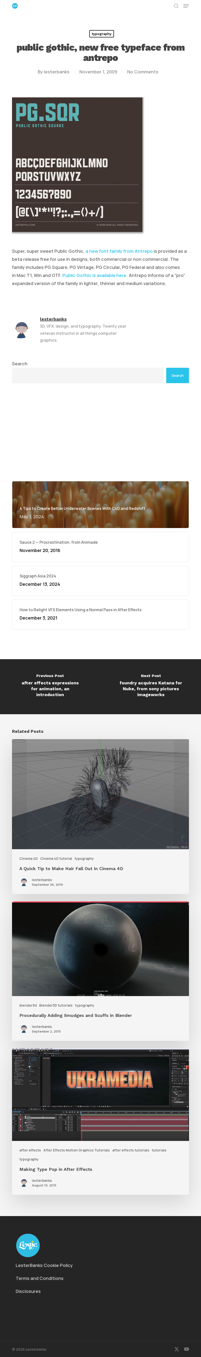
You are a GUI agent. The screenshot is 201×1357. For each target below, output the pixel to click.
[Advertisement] (100, 394)
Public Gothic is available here (94, 275)
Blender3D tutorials (56, 1005)
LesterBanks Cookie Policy (44, 1265)
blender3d (28, 1005)
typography (102, 34)
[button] (186, 5)
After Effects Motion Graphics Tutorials (76, 1150)
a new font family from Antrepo (119, 251)
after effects (30, 1150)
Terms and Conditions (39, 1278)
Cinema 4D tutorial (56, 858)
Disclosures (28, 1291)
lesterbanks (56, 72)
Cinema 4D (28, 858)
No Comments (142, 72)
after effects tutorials (130, 1150)
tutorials (159, 1150)
